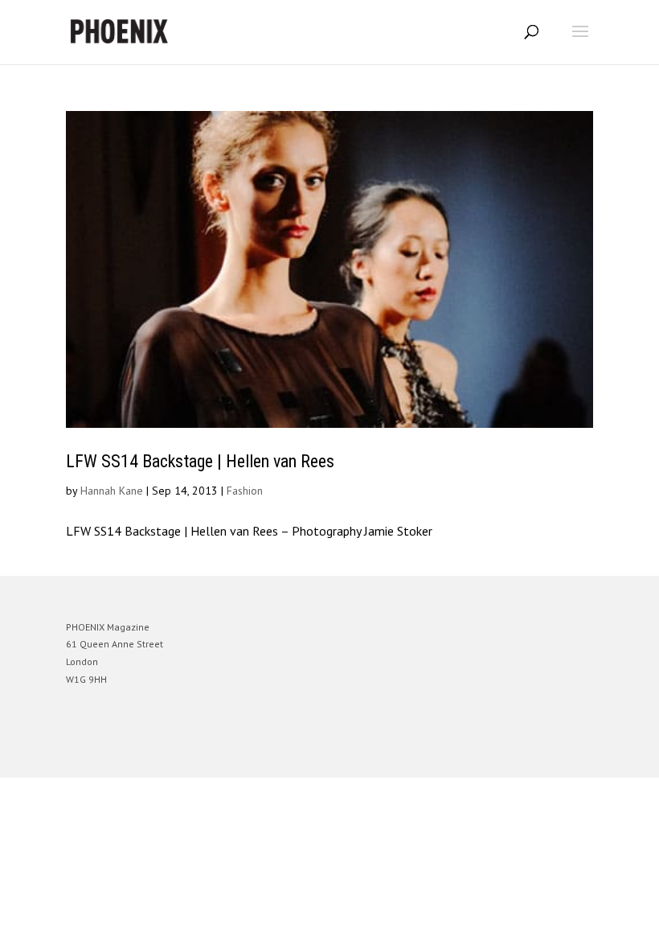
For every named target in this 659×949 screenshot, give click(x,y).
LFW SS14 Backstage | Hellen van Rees (200, 461)
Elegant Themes (307, 753)
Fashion (245, 490)
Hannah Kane (111, 490)
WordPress (407, 753)
